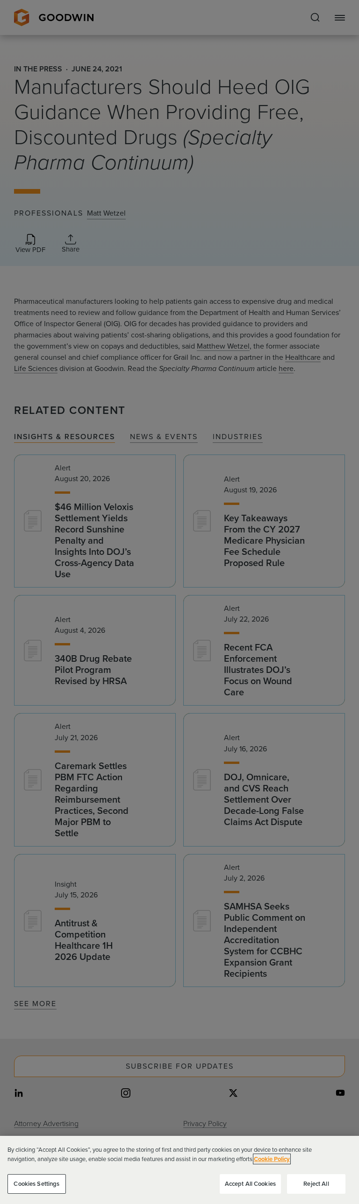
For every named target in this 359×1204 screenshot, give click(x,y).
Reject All (316, 1183)
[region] (179, 1170)
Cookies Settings (36, 1183)
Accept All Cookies (250, 1183)
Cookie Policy (272, 1159)
